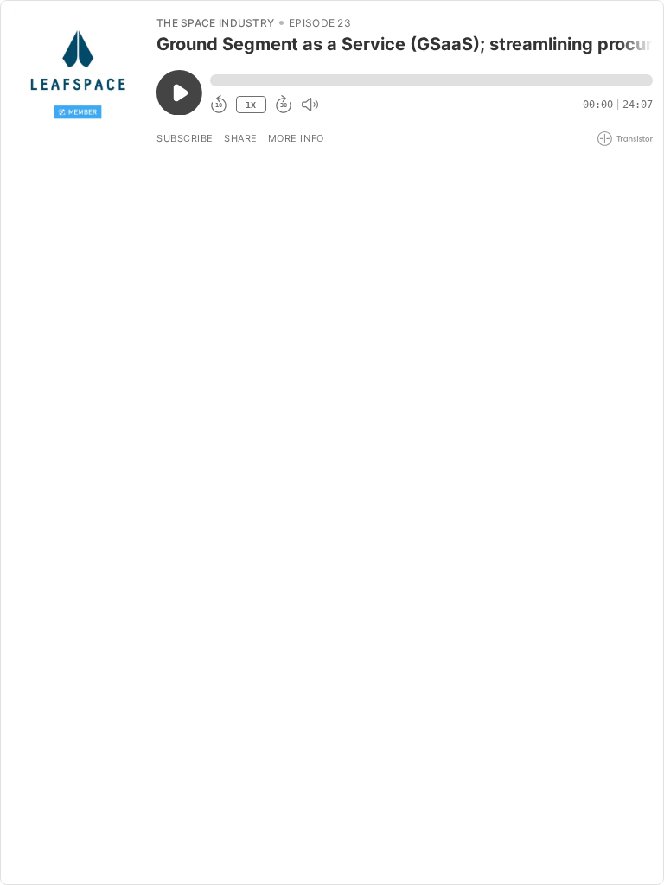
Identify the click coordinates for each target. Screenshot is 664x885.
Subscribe (185, 138)
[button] (431, 80)
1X (251, 105)
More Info (296, 138)
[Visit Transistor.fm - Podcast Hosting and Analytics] (625, 138)
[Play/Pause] (77, 78)
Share (241, 138)
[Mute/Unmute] (309, 104)
